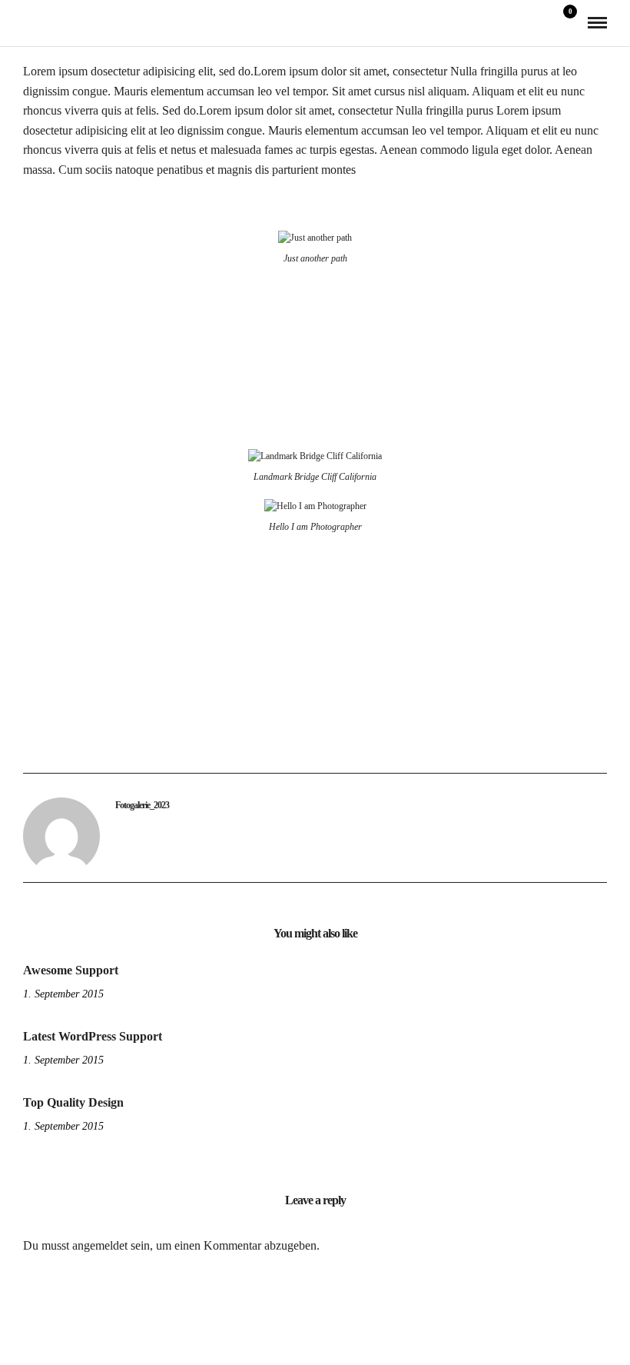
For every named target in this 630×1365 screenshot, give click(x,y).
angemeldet (100, 1245)
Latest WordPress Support (92, 1036)
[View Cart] (564, 21)
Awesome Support (70, 970)
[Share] (542, 23)
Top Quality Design (73, 1102)
